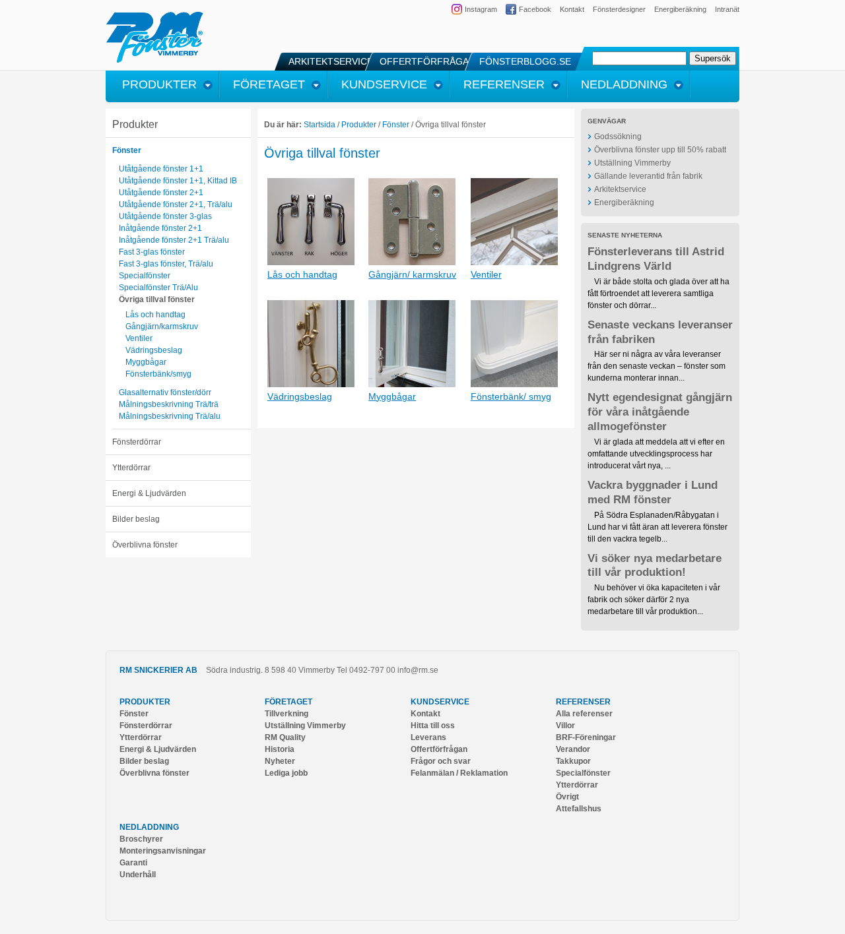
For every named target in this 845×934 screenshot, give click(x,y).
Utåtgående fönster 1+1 (161, 168)
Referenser (583, 701)
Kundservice (440, 701)
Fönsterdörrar (136, 442)
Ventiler (138, 338)
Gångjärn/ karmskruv (412, 274)
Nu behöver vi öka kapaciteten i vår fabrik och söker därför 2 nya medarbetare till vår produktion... (654, 599)
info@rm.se (417, 670)
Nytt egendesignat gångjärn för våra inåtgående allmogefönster (660, 412)
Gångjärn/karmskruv (161, 326)
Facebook (535, 9)
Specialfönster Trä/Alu (158, 287)
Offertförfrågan (439, 749)
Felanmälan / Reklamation (459, 773)
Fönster (126, 150)
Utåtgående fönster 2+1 (161, 192)
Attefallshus (578, 808)
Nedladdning (149, 827)
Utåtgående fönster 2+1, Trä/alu (175, 204)
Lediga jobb (286, 773)
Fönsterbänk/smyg (158, 374)
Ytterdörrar (131, 467)
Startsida (319, 124)
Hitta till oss (433, 725)
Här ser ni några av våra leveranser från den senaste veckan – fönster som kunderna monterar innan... (657, 366)
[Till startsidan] (155, 60)
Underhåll (137, 874)
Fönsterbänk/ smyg (511, 396)
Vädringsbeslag (153, 350)
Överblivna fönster (145, 544)
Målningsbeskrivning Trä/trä (169, 404)
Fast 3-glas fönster (152, 252)
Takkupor (573, 761)
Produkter (135, 124)
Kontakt (572, 9)
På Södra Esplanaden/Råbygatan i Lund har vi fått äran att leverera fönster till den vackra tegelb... (657, 527)
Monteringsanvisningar (162, 851)
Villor (565, 725)
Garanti (133, 862)
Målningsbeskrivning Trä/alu (169, 416)
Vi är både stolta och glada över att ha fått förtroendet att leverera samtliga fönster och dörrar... (658, 293)
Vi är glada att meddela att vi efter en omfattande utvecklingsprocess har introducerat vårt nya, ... (656, 453)
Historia (279, 749)
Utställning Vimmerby (632, 163)
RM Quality (285, 737)
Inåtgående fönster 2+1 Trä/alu (174, 240)
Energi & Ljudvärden (149, 493)
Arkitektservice (620, 189)
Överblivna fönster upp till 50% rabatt (660, 149)
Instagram (481, 9)
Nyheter (280, 761)
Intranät (727, 9)
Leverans (428, 737)
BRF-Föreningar (586, 737)
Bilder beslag (136, 519)
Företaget (288, 701)
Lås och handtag (155, 314)
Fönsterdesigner (619, 9)
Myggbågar (145, 362)
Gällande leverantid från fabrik (648, 176)
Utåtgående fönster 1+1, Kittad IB (178, 180)
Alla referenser (584, 713)
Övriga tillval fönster (157, 299)
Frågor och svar (441, 761)
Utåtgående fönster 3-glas (165, 216)
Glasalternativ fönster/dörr (165, 392)
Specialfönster (144, 275)
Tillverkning (286, 713)
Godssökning (618, 136)
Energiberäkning (680, 9)
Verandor (573, 749)
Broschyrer (141, 839)
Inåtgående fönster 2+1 (160, 228)
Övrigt (567, 796)
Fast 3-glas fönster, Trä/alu (166, 263)
